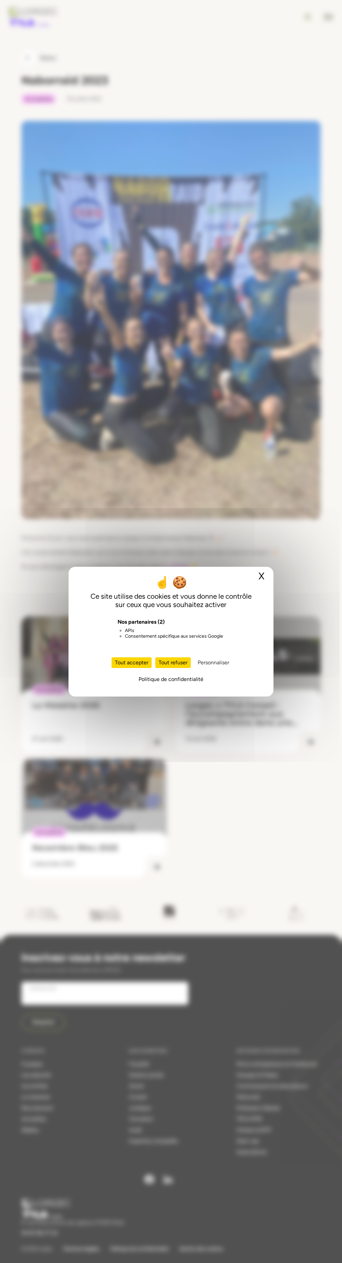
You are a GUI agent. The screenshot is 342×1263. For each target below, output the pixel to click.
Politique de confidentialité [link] (171, 679)
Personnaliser (213, 662)
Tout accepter (131, 662)
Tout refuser (173, 662)
